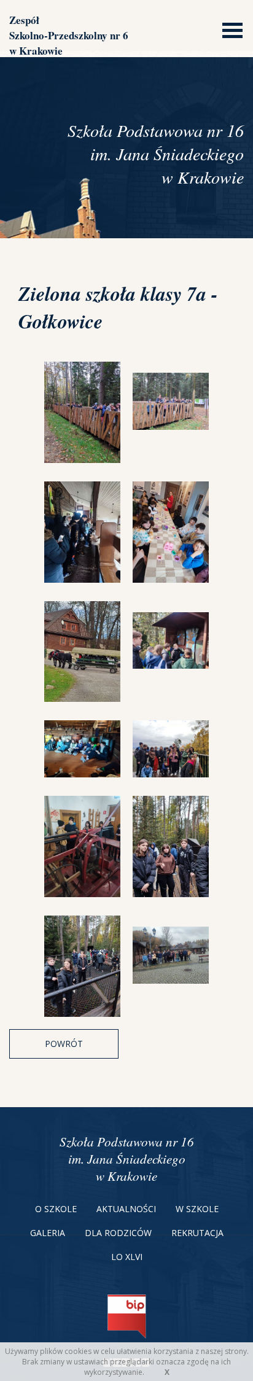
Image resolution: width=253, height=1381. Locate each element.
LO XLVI (126, 1256)
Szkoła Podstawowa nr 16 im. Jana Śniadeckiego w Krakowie (127, 1159)
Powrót (64, 1043)
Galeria (47, 1233)
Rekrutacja (197, 1233)
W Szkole (197, 1209)
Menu (229, 29)
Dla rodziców (118, 1233)
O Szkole (56, 1209)
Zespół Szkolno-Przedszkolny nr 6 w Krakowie (68, 35)
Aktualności (126, 1209)
